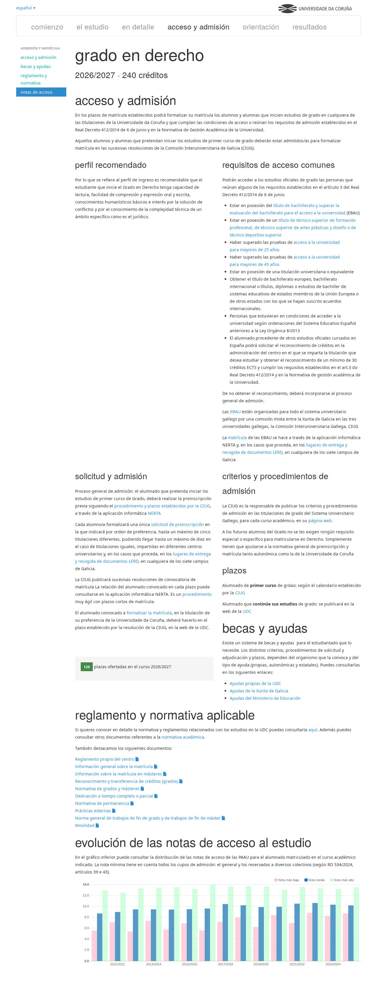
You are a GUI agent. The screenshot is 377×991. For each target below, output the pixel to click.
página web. (320, 520)
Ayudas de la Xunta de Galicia (259, 691)
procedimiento (197, 594)
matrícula (237, 437)
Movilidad (85, 825)
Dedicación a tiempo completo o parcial (114, 796)
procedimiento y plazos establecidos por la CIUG (162, 506)
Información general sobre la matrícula (114, 766)
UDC (247, 611)
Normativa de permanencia (102, 803)
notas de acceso (36, 92)
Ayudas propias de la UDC (255, 683)
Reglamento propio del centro (105, 759)
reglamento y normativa (34, 79)
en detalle (138, 26)
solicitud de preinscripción (177, 524)
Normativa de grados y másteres (108, 788)
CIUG (240, 592)
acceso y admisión (198, 26)
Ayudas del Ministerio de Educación (265, 698)
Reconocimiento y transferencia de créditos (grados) (127, 781)
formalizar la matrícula (149, 613)
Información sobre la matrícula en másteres (119, 774)
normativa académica (183, 737)
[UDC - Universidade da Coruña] (315, 11)
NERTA (154, 513)
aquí (312, 729)
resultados (309, 26)
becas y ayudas (36, 66)
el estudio (93, 26)
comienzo (47, 26)
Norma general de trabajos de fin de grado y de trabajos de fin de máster (148, 818)
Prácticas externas (93, 810)
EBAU (235, 411)
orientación (261, 26)
